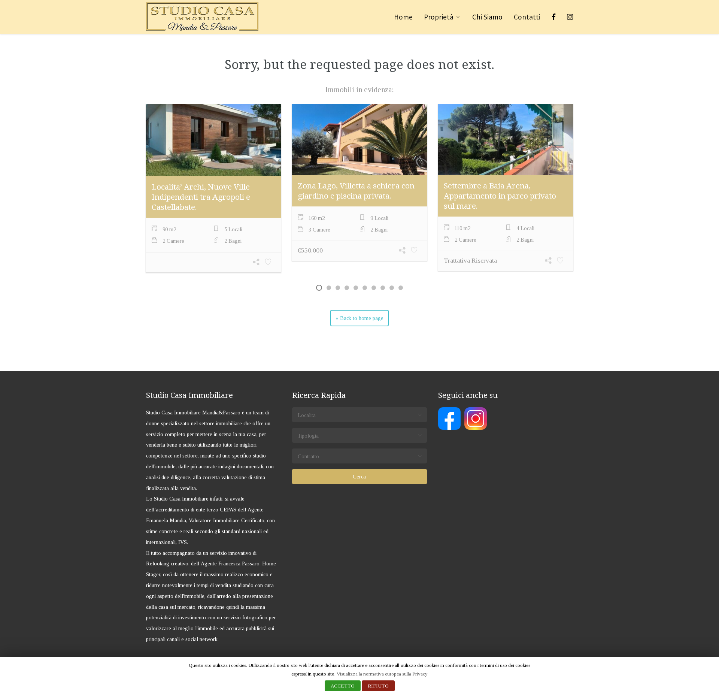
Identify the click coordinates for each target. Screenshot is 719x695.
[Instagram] (570, 17)
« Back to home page (359, 318)
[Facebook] (554, 17)
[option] (213, 189)
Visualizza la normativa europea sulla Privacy (382, 674)
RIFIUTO (378, 686)
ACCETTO (343, 686)
